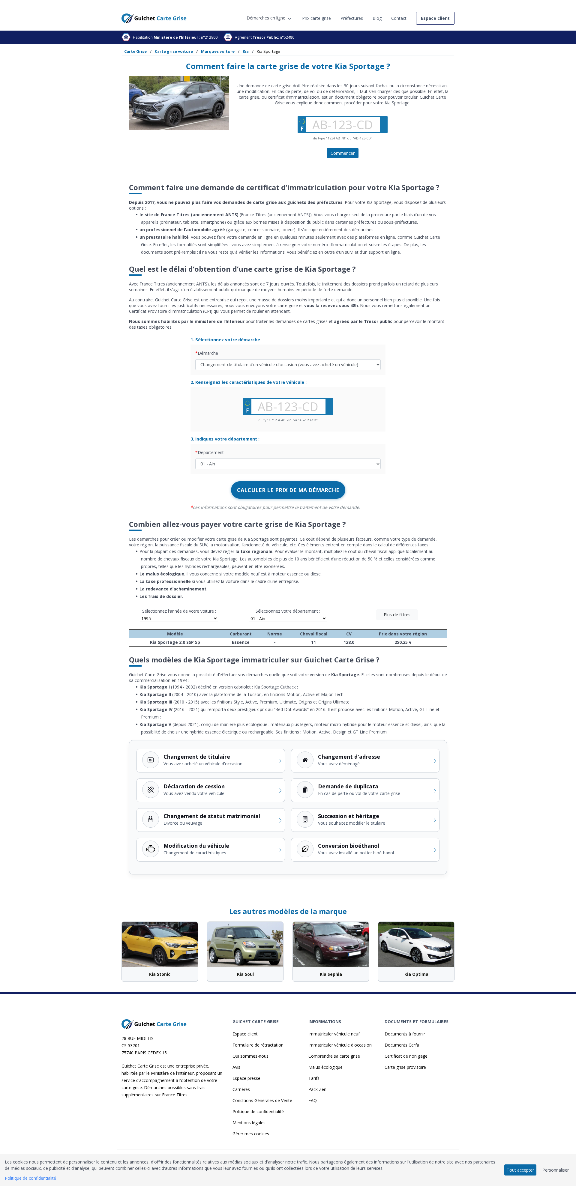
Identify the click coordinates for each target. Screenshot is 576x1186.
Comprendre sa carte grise (334, 1056)
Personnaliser (555, 1170)
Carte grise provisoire (405, 1067)
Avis (236, 1067)
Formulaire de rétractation (258, 1045)
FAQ (312, 1100)
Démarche (208, 353)
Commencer (343, 153)
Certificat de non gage (406, 1056)
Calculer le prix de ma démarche (288, 490)
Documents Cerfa (402, 1045)
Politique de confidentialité (258, 1111)
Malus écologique (325, 1067)
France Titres (175, 1095)
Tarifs (314, 1078)
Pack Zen (317, 1089)
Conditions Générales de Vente (262, 1100)
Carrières (241, 1089)
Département (211, 452)
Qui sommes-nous (250, 1056)
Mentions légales (249, 1122)
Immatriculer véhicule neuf (334, 1034)
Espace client (245, 1034)
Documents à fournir (405, 1034)
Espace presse (246, 1078)
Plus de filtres (397, 614)
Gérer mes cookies (250, 1134)
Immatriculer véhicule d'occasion (340, 1045)
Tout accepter (520, 1170)
